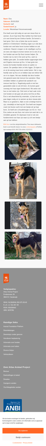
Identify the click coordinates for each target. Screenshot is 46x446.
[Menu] (39, 5)
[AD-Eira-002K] (23, 180)
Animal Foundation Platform (13, 326)
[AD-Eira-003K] (23, 215)
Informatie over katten (11, 346)
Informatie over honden (11, 342)
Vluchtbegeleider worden (12, 387)
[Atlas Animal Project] (19, 5)
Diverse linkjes (8, 350)
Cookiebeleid (17, 443)
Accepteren (23, 431)
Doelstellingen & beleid (11, 375)
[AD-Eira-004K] (23, 146)
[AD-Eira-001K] (23, 245)
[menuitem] (39, 5)
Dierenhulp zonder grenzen (12, 334)
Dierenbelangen (8, 330)
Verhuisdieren (8, 354)
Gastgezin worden (9, 383)
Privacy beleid (27, 443)
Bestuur (6, 371)
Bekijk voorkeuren (23, 437)
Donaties (6, 379)
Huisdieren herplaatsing (11, 338)
